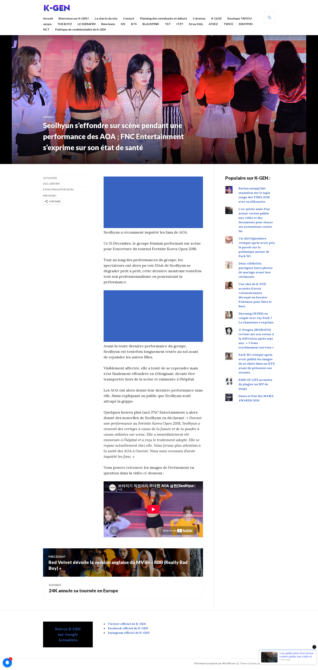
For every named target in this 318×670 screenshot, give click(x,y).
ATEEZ (213, 24)
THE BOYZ (64, 24)
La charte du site (106, 18)
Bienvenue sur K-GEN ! (74, 18)
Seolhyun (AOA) (63, 189)
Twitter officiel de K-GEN (127, 624)
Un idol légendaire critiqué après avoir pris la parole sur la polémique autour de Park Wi (257, 247)
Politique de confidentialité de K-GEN (80, 29)
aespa (47, 24)
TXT (168, 24)
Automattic (267, 663)
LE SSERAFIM (87, 24)
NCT (46, 29)
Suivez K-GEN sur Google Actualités (68, 634)
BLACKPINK (150, 24)
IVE (123, 24)
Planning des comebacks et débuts (163, 18)
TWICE (228, 24)
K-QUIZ (216, 18)
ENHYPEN (245, 24)
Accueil (48, 18)
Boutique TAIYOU (239, 18)
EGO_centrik (51, 183)
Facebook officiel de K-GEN (128, 628)
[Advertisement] (154, 202)
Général (48, 117)
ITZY (179, 24)
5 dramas (199, 18)
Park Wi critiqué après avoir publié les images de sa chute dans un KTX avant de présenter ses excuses (257, 363)
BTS (134, 24)
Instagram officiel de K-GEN (129, 632)
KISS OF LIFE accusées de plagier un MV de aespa (255, 384)
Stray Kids (196, 24)
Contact (128, 18)
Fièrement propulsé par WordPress (215, 663)
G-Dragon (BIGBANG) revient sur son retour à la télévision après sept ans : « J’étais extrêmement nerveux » (256, 338)
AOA (47, 189)
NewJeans (108, 24)
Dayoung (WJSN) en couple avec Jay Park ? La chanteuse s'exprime (256, 318)
